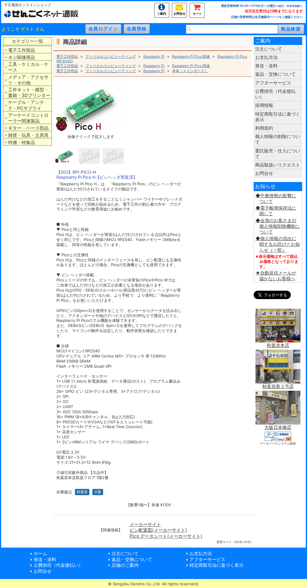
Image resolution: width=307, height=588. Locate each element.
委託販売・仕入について (277, 153)
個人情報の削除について (277, 139)
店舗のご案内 (125, 565)
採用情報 (264, 105)
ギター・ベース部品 (28, 128)
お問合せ (180, 13)
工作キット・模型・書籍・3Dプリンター (29, 92)
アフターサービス (273, 83)
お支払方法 (266, 57)
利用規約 (264, 128)
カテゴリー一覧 (27, 41)
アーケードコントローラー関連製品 (28, 118)
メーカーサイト (145, 524)
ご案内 (161, 13)
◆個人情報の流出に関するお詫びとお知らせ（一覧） (277, 244)
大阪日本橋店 (277, 427)
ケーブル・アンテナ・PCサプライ (26, 105)
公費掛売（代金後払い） (275, 94)
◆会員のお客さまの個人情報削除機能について (277, 226)
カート (197, 13)
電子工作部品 (21, 50)
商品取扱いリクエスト (277, 165)
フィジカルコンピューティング (110, 56)
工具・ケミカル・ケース (28, 67)
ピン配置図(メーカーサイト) (158, 530)
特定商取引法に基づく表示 (277, 116)
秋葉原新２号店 (278, 386)
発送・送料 (266, 66)
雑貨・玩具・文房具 (28, 135)
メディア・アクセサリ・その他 (28, 80)
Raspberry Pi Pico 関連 (191, 56)
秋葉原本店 (278, 345)
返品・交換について (275, 74)
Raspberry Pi (154, 56)
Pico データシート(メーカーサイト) (166, 536)
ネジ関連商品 (21, 57)
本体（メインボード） (190, 71)
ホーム (40, 553)
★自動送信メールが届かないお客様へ (275, 275)
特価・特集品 (21, 142)
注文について (268, 49)
